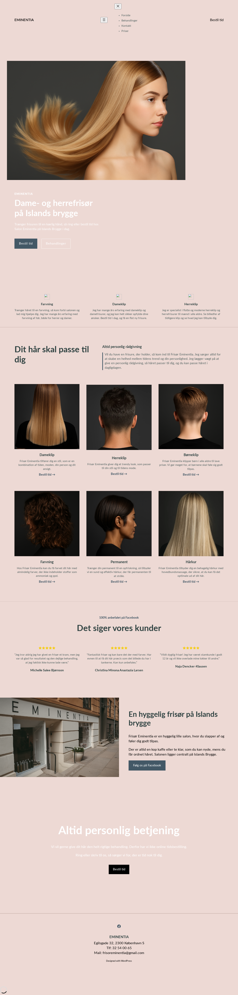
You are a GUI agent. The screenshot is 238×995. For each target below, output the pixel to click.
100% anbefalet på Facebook (119, 617)
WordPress (126, 961)
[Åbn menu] (104, 20)
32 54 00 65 (122, 948)
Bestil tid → (47, 474)
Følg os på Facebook (147, 765)
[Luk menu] (117, 6)
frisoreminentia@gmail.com (123, 953)
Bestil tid (217, 20)
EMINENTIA (24, 20)
